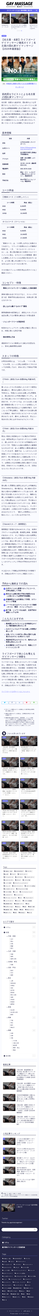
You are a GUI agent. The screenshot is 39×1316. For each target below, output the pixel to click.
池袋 (12, 997)
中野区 (12, 985)
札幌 (12, 964)
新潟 (12, 970)
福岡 (12, 956)
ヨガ (21, 897)
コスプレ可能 (27, 880)
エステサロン (20, 877)
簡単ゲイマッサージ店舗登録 (14, 1247)
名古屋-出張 (14, 1012)
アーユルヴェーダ (9, 877)
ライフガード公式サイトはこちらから (16, 691)
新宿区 (12, 992)
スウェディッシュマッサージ (21, 883)
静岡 (12, 1014)
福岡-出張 (13, 959)
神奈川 (12, 1027)
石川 (12, 972)
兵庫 (12, 1035)
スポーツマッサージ (18, 886)
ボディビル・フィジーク (10, 897)
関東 (21, 1017)
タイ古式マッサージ (9, 889)
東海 (21, 1007)
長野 (12, 975)
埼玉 (12, 1022)
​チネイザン (29, 871)
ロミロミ (19, 900)
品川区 (12, 990)
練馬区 (12, 1004)
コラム (20, 927)
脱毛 (16, 912)
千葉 (12, 1020)
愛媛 (12, 946)
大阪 (12, 1038)
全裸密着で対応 (8, 903)
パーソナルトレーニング (26, 892)
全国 (20, 932)
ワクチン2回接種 (28, 900)
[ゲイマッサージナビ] (19, 7)
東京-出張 (13, 995)
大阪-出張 (16, 1043)
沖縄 (12, 954)
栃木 (12, 1025)
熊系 (22, 909)
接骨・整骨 (32, 906)
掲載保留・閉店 (8, 909)
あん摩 (6, 874)
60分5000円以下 (19, 871)
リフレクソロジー (29, 897)
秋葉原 (12, 1002)
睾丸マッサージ (30, 909)
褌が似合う (22, 912)
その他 (15, 1040)
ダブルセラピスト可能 (23, 889)
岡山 (12, 941)
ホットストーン (19, 894)
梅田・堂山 (16, 1047)
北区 (12, 988)
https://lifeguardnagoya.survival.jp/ (28, 148)
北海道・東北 (21, 961)
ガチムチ (19, 880)
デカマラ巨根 (8, 892)
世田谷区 (13, 983)
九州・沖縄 (21, 951)
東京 (21, 978)
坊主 (28, 903)
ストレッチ (7, 886)
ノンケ (16, 892)
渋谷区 (12, 999)
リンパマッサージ (9, 900)
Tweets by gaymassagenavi (12, 1222)
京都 (12, 1033)
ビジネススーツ (8, 894)
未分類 (20, 1056)
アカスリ (14, 874)
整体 (17, 909)
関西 (21, 1030)
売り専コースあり (9, 906)
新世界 (15, 1045)
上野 (12, 981)
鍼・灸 (30, 912)
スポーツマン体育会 (30, 886)
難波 (14, 1050)
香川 (12, 948)
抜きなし (19, 906)
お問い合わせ (27, 1311)
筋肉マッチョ (8, 912)
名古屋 (4, 35)
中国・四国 (21, 936)
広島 (12, 943)
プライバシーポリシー (14, 1311)
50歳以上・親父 (8, 871)
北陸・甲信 (21, 967)
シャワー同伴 (8, 883)
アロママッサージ (23, 874)
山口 (12, 939)
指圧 (25, 906)
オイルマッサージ (30, 877)
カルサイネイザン (9, 880)
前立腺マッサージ (20, 903)
